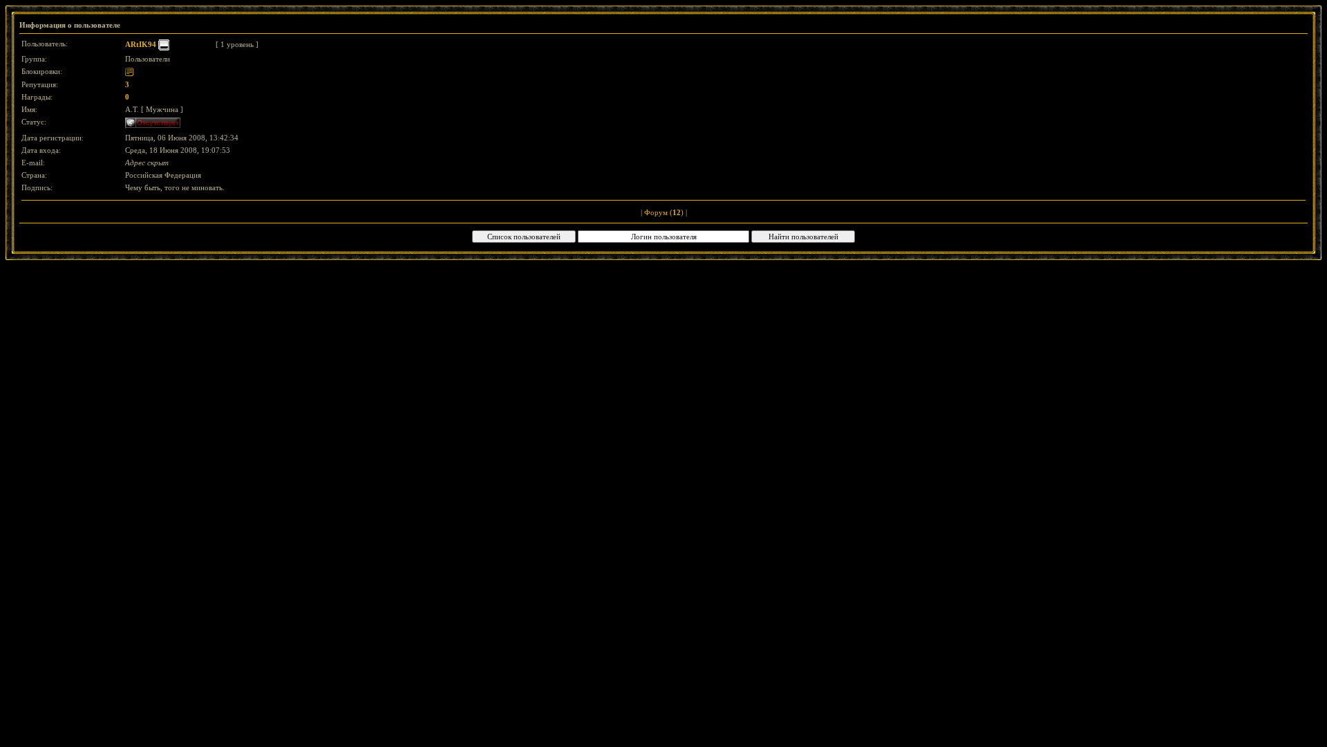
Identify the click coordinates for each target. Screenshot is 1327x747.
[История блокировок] (129, 71)
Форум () (664, 212)
